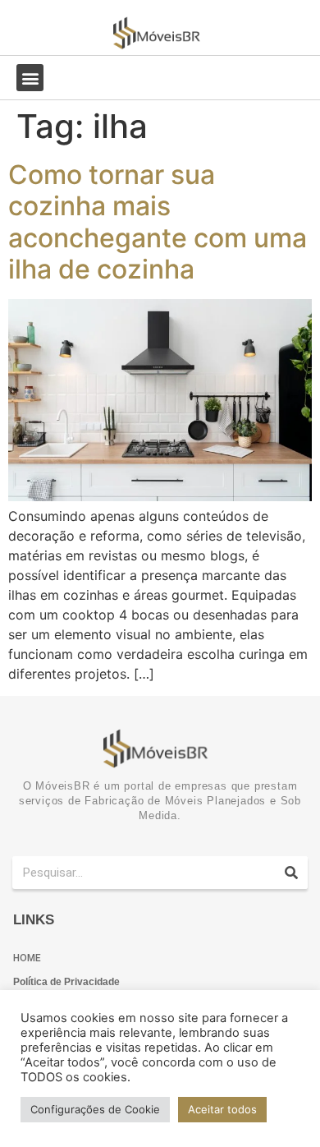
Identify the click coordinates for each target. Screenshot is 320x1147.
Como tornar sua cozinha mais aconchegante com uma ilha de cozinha (157, 222)
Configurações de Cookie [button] (95, 1109)
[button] (29, 77)
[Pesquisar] (291, 872)
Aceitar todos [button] (222, 1109)
